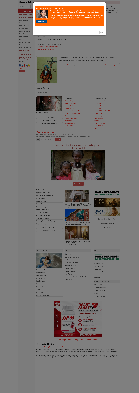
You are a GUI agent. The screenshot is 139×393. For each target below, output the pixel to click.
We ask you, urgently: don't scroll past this (49, 8)
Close (101, 32)
